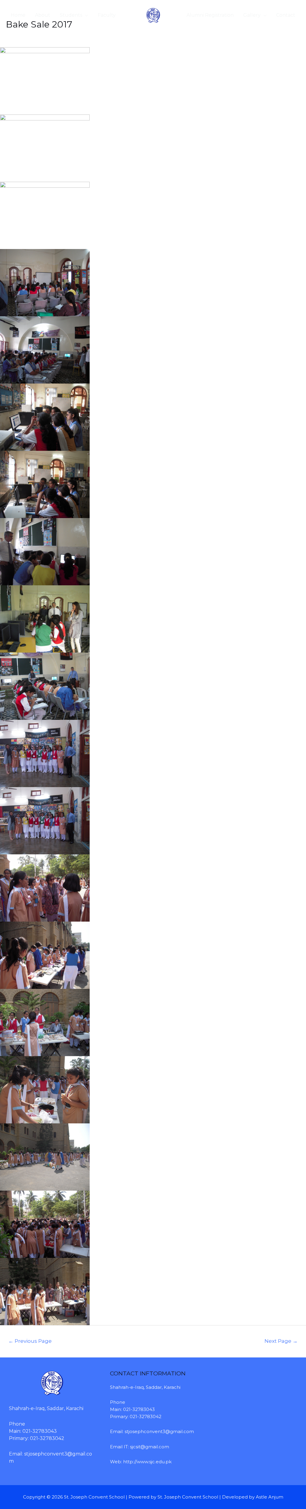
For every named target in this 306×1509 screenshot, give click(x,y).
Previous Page (30, 1341)
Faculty (107, 15)
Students (71, 15)
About (42, 15)
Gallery (252, 15)
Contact (285, 15)
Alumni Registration (210, 15)
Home (18, 15)
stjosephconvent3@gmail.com (159, 1431)
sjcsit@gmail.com (149, 1447)
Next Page (281, 1341)
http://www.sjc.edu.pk (147, 1461)
